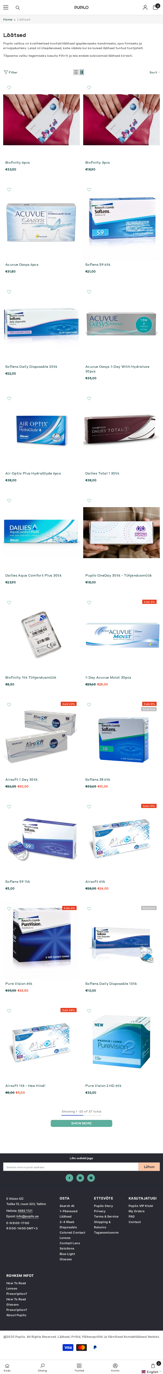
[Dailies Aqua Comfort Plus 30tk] (41, 532)
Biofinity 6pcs (17, 162)
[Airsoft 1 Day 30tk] (41, 737)
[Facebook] (69, 1178)
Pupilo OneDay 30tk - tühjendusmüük (118, 575)
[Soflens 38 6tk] (121, 737)
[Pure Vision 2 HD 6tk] (121, 1043)
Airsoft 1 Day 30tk (21, 779)
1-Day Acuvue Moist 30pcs (108, 677)
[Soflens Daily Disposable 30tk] (41, 324)
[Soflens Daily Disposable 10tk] (121, 941)
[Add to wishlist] (9, 87)
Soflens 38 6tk (97, 779)
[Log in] (145, 7)
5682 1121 (25, 1210)
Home (7, 19)
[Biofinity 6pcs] (41, 120)
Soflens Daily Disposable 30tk (31, 366)
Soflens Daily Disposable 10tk (111, 983)
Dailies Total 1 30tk (102, 473)
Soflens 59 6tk (97, 264)
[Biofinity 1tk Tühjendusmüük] (41, 634)
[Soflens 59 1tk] (41, 839)
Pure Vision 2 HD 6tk (103, 1085)
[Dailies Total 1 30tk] (121, 430)
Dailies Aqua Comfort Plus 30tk (33, 575)
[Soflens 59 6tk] (121, 222)
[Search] (17, 7)
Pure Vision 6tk (18, 983)
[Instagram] (80, 1178)
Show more (81, 1123)
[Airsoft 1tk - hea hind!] (41, 1043)
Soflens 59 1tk (17, 881)
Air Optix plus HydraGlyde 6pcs (33, 473)
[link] (42, 1367)
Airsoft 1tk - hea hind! (25, 1085)
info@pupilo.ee (27, 1216)
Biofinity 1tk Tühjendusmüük (30, 677)
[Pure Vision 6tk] (41, 941)
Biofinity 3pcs (97, 162)
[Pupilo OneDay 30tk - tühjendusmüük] (121, 532)
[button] (76, 72)
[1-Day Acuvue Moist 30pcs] (121, 634)
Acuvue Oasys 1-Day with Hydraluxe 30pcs (117, 369)
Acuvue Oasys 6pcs (21, 264)
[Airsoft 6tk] (121, 839)
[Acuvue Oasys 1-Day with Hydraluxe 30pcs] (121, 324)
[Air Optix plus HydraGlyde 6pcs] (41, 430)
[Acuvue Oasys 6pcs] (41, 222)
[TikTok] (91, 1178)
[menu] (5, 7)
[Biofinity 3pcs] (121, 120)
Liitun (149, 1166)
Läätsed (23, 19)
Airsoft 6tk (95, 881)
